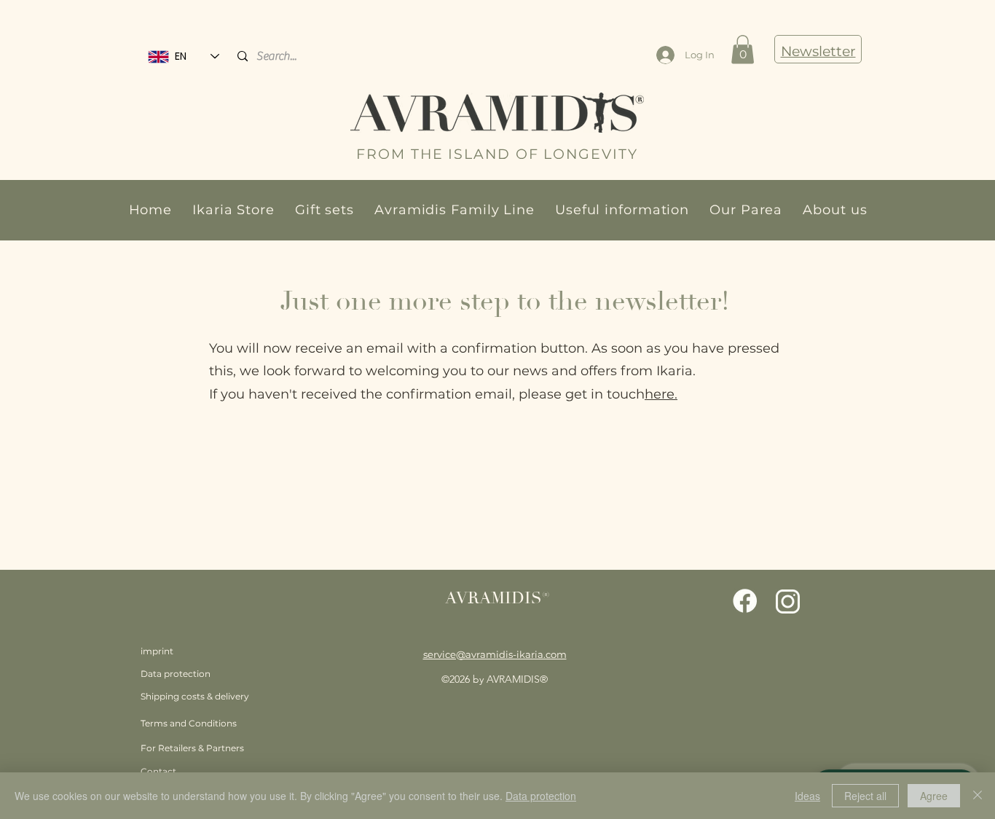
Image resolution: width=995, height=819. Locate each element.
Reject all (865, 795)
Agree (934, 795)
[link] (743, 49)
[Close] (977, 795)
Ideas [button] (807, 795)
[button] (233, 210)
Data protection (541, 795)
